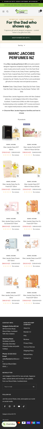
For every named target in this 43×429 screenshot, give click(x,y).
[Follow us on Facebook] (5, 406)
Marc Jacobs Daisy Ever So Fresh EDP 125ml (32, 296)
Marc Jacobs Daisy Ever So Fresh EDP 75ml (32, 222)
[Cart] (39, 11)
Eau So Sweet (25, 89)
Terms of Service (29, 347)
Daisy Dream (18, 86)
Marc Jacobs (11, 144)
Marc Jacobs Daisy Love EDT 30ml (11, 296)
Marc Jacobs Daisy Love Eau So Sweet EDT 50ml (11, 222)
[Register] (33, 386)
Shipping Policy (29, 351)
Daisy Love (17, 89)
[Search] (7, 11)
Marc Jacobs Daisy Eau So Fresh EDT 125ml (11, 185)
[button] (9, 424)
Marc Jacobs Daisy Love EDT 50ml (32, 259)
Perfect (33, 89)
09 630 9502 (12, 354)
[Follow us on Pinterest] (14, 406)
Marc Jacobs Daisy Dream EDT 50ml (11, 259)
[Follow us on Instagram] (9, 406)
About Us (27, 328)
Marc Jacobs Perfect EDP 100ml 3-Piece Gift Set (32, 148)
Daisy (11, 86)
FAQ (25, 336)
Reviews (26, 339)
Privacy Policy (28, 343)
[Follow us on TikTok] (23, 406)
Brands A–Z (27, 332)
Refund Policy (28, 354)
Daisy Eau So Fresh (29, 86)
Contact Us (27, 358)
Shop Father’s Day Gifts (21, 38)
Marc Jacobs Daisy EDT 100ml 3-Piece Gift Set (32, 185)
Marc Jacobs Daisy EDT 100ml (11, 148)
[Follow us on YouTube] (19, 406)
